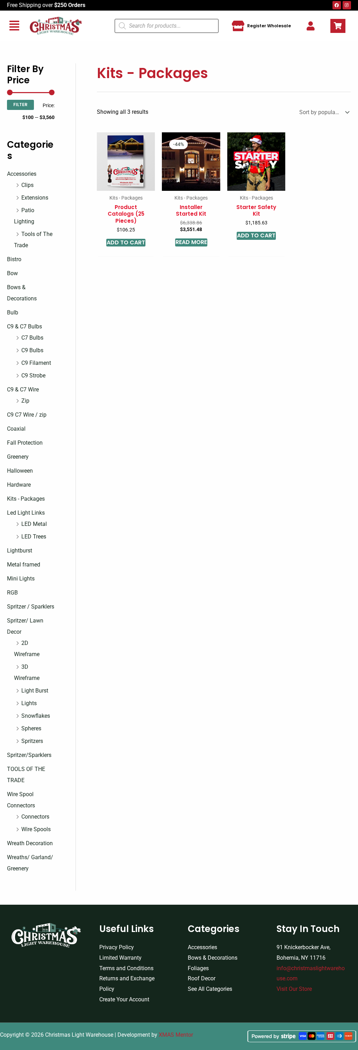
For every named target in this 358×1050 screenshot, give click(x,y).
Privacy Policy (116, 947)
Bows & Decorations (212, 957)
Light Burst (34, 690)
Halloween (20, 470)
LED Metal (34, 524)
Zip (25, 400)
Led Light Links (26, 512)
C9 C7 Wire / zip (26, 414)
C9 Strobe (33, 375)
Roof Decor (201, 978)
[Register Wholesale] (238, 26)
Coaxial (16, 428)
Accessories (21, 174)
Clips (27, 185)
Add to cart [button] (126, 242)
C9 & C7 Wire (23, 389)
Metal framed (23, 564)
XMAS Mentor (176, 1034)
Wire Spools (36, 829)
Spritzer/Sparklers (29, 755)
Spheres (31, 728)
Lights (29, 703)
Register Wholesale (269, 26)
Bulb (12, 312)
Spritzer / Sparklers (30, 606)
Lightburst (19, 550)
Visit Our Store (294, 989)
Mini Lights (21, 578)
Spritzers (32, 741)
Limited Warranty (120, 957)
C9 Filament (36, 363)
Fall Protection (25, 442)
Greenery (18, 456)
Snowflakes (35, 715)
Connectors (35, 816)
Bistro (14, 259)
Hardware (19, 484)
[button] (14, 26)
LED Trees (33, 536)
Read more (191, 242)
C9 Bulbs (32, 350)
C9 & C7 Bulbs (24, 326)
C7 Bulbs (32, 337)
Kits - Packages (26, 498)
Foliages (198, 968)
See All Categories (210, 989)
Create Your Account (124, 999)
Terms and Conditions (126, 968)
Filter (20, 104)
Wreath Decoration (30, 843)
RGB (12, 592)
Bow (12, 273)
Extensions (34, 197)
